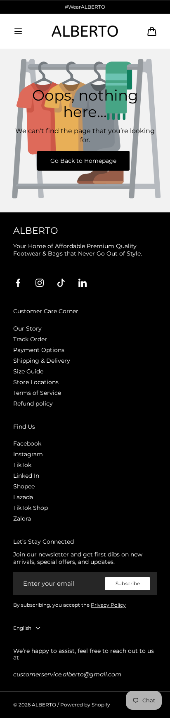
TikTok (22, 465)
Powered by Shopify (85, 705)
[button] (18, 31)
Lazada (23, 497)
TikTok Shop (30, 508)
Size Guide (28, 371)
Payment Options (38, 350)
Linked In (26, 475)
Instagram (28, 454)
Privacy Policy (108, 605)
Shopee (24, 486)
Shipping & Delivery (41, 360)
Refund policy (33, 403)
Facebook (27, 443)
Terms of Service (37, 393)
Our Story (27, 328)
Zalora (22, 518)
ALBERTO (44, 705)
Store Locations (36, 382)
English (22, 628)
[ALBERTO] (85, 31)
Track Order (30, 339)
